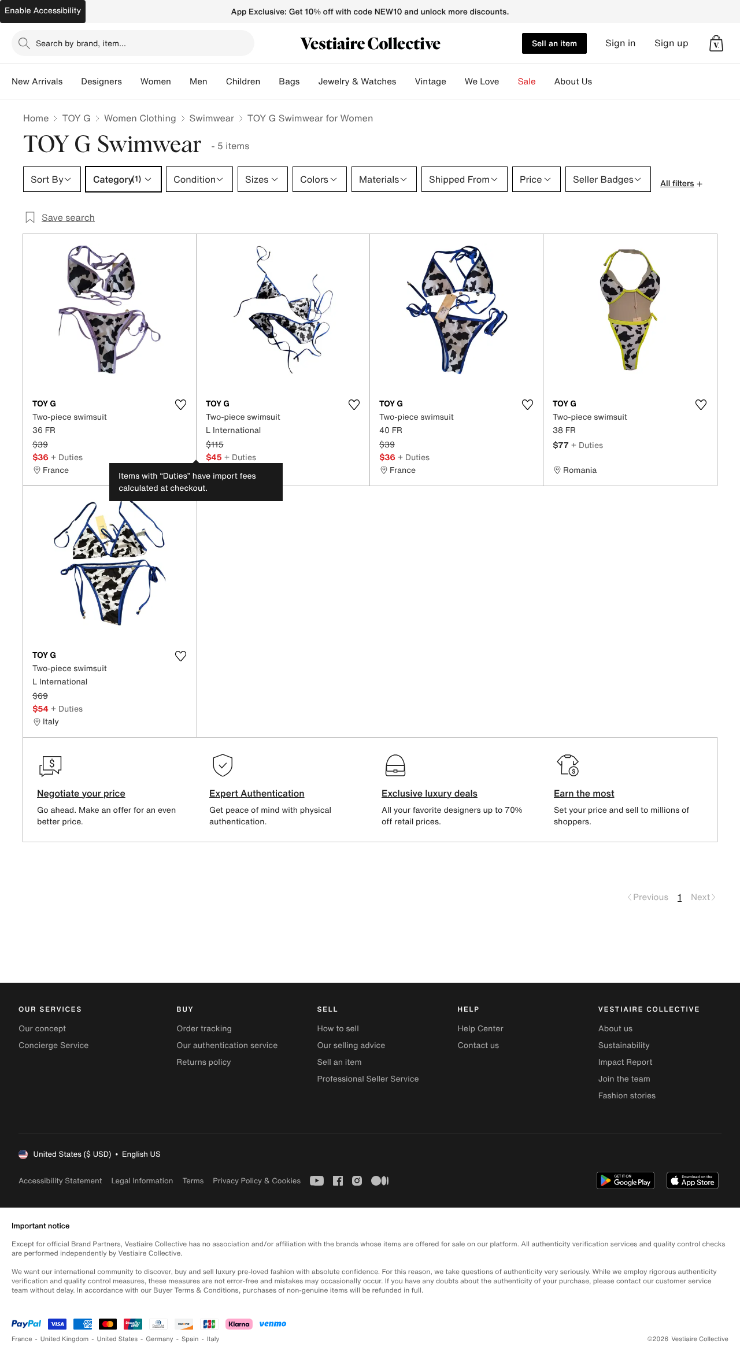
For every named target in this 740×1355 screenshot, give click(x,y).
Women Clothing (140, 118)
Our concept (42, 1029)
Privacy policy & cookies (257, 1180)
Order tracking (204, 1029)
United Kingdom (64, 1339)
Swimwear (212, 118)
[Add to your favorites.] (180, 405)
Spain (190, 1339)
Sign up (671, 43)
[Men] (216, 81)
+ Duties (67, 457)
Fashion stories (627, 1096)
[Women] (180, 81)
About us (615, 1029)
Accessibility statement (60, 1180)
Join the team (624, 1079)
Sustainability (624, 1045)
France (22, 1339)
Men (199, 81)
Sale (527, 81)
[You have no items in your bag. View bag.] (716, 43)
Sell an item (554, 43)
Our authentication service (227, 1045)
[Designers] (131, 81)
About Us (573, 81)
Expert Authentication (257, 793)
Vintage (430, 81)
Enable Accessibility (43, 11)
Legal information (142, 1180)
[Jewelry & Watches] (405, 81)
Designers (101, 81)
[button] (716, 43)
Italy (213, 1339)
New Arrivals (37, 81)
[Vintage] (455, 81)
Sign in (620, 43)
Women (155, 81)
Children (243, 81)
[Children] (269, 81)
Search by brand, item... (81, 43)
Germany (159, 1339)
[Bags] (308, 81)
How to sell (337, 1029)
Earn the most (584, 793)
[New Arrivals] (71, 81)
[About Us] (601, 81)
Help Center (481, 1029)
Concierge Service (53, 1045)
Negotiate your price (81, 793)
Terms (193, 1180)
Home (36, 118)
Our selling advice (351, 1045)
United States (117, 1339)
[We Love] (508, 81)
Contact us (479, 1045)
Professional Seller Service (368, 1079)
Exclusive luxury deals (430, 793)
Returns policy (203, 1062)
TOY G (76, 118)
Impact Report (625, 1062)
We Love (482, 81)
